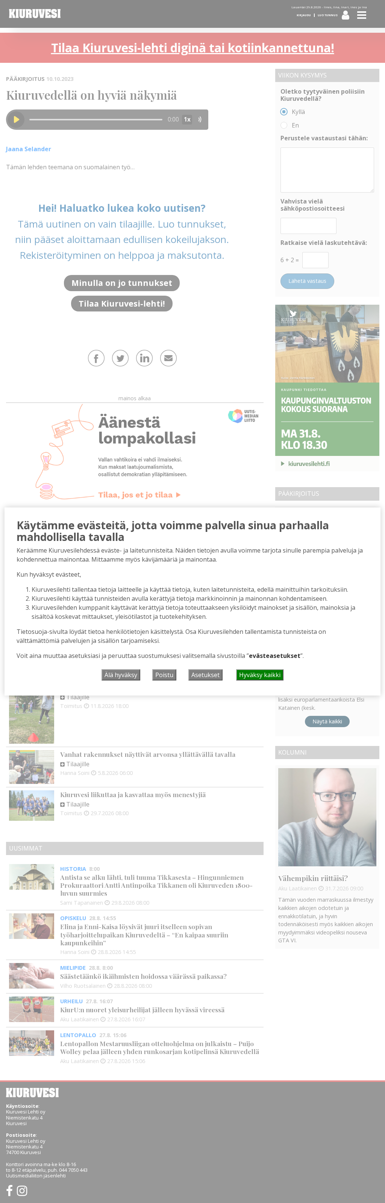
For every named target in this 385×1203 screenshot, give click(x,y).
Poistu (164, 675)
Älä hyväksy (121, 675)
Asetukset (205, 675)
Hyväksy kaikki (259, 675)
